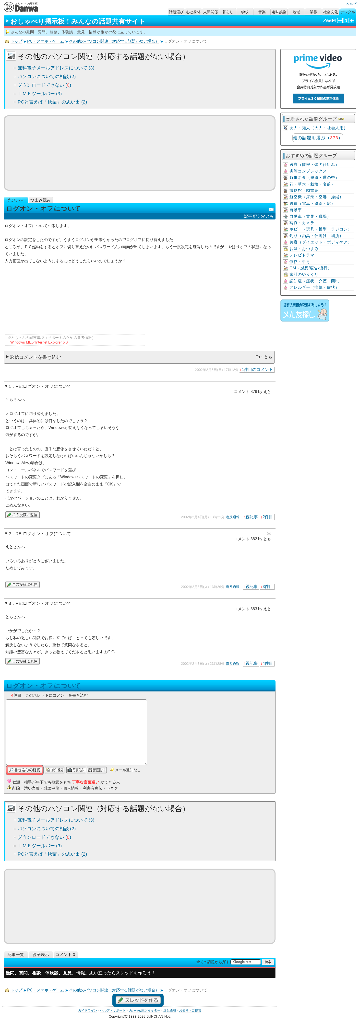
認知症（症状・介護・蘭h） (315, 281)
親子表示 (41, 955)
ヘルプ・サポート (113, 1010)
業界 (313, 12)
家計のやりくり (304, 274)
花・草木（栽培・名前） (312, 184)
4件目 (268, 663)
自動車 (295, 210)
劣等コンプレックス (308, 171)
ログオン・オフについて (43, 685)
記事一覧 (16, 955)
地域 (296, 12)
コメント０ (65, 955)
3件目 (268, 586)
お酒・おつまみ (304, 249)
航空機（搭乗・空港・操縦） (316, 197)
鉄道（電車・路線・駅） (312, 203)
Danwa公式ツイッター (144, 1010)
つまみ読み (40, 200)
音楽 (262, 12)
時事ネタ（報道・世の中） (314, 177)
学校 (245, 12)
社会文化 (330, 12)
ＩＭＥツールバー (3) (40, 93)
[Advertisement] (139, 153)
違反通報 (233, 517)
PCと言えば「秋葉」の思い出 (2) (52, 101)
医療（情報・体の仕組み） (314, 164)
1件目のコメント (257, 369)
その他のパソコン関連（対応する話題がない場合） (114, 41)
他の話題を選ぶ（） (318, 137)
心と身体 (193, 12)
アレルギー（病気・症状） (314, 287)
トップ (16, 41)
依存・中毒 (299, 262)
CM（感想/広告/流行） (310, 268)
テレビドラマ (301, 255)
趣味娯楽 (279, 12)
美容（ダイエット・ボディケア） (320, 242)
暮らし (227, 12)
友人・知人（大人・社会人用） (318, 128)
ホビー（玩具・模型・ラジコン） (320, 229)
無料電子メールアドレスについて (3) (56, 67)
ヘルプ (351, 4)
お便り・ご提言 (190, 1010)
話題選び (176, 12)
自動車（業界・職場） (310, 216)
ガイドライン (87, 1010)
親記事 (251, 516)
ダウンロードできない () (44, 85)
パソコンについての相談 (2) (47, 76)
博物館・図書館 (304, 190)
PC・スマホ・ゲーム (45, 41)
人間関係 (210, 12)
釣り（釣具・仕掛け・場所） (316, 236)
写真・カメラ (301, 223)
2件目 (268, 516)
